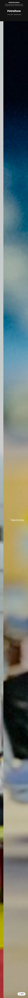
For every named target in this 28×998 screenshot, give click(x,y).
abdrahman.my (17, 14)
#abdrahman (14, 2)
